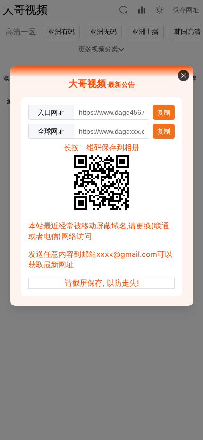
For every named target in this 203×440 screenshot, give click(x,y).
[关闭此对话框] (183, 75)
